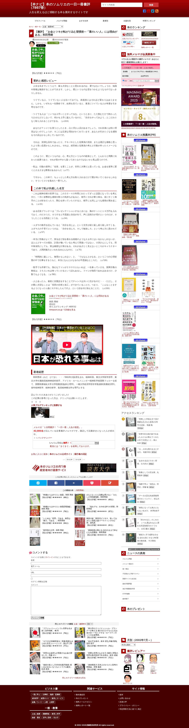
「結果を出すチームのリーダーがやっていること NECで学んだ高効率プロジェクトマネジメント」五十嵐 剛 (130, 369)
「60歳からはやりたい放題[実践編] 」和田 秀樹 (57, 507)
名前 (32, 560)
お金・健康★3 (80, 624)
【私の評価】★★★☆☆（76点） (56, 633)
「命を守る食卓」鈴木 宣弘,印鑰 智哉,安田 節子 (101, 642)
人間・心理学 (49, 702)
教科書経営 (80, 695)
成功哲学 (35, 698)
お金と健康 (36, 714)
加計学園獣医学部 (129, 589)
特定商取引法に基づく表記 (130, 709)
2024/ (123, 128)
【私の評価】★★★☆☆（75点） (56, 671)
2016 (143, 128)
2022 (152, 38)
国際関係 (46, 714)
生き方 (55, 718)
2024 (143, 38)
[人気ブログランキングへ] (127, 34)
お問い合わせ (125, 698)
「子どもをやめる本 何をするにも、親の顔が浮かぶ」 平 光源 (150, 300)
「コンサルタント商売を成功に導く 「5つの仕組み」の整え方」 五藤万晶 (130, 202)
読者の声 (141, 86)
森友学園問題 (127, 584)
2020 (138, 128)
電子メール (35, 566)
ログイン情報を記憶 (39, 581)
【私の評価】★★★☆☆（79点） (100, 535)
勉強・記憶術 (55, 694)
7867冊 (38, 7)
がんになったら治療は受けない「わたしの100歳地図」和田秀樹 (101, 496)
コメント (34, 585)
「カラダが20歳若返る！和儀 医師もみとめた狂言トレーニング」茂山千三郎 (57, 642)
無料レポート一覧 (147, 47)
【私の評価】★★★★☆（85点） (100, 499)
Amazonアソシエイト (60, 298)
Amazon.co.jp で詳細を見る (62, 309)
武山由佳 (140, 663)
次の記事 (78, 459)
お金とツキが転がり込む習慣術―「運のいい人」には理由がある (79, 296)
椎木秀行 (140, 673)
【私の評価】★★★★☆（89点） (56, 497)
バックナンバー (45, 437)
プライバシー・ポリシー (129, 705)
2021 (156, 38)
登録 (125, 81)
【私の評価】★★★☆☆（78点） (56, 511)
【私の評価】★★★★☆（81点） (100, 525)
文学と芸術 (47, 718)
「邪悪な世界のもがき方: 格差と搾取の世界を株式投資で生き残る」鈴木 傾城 (102, 654)
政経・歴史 (36, 718)
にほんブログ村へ (128, 46)
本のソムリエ (41, 43)
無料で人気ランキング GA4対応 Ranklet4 (143, 549)
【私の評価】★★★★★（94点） (56, 523)
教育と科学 (56, 714)
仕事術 (45, 694)
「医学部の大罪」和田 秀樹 (53, 530)
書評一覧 (38, 27)
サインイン (49, 557)
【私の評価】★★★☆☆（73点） (100, 637)
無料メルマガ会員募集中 (141, 54)
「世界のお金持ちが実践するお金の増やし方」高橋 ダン (57, 654)
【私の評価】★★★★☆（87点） (100, 511)
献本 (121, 695)
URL (32, 572)
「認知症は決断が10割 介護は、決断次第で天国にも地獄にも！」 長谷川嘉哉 (150, 203)
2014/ (153, 128)
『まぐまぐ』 (64, 446)
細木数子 (126, 599)
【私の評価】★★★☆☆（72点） (100, 657)
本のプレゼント (82, 698)
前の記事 (69, 459)
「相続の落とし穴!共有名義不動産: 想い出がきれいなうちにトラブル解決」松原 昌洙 (57, 667)
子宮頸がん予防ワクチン (131, 574)
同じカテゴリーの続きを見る (74, 678)
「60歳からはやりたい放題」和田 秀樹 (57, 495)
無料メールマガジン (84, 702)
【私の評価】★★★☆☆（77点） (55, 646)
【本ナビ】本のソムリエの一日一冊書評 (61, 4)
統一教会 (126, 569)
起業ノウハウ (37, 702)
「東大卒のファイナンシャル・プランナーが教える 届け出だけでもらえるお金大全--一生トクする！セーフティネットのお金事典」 (102, 631)
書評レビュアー (136, 650)
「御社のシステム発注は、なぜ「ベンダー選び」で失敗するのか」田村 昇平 (149, 168)
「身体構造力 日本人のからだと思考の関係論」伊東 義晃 (102, 666)
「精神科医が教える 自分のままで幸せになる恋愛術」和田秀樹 (102, 531)
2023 (148, 38)
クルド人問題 (127, 559)
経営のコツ (45, 698)
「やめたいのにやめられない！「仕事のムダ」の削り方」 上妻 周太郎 (149, 404)
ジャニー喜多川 (128, 564)
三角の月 (153, 673)
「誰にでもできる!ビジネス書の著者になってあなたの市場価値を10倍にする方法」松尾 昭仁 (130, 404)
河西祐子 (128, 663)
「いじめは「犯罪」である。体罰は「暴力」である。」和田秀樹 (56, 519)
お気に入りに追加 (39, 454)
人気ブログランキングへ (130, 38)
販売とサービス (58, 698)
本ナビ (31, 27)
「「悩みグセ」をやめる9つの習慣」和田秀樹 (102, 507)
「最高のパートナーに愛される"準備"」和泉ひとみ (130, 301)
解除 (131, 81)
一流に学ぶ (36, 694)
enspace (128, 673)
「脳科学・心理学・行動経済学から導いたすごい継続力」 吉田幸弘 (149, 369)
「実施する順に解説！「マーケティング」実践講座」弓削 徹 (130, 235)
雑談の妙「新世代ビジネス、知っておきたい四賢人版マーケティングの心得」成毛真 (101, 520)
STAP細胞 (126, 594)
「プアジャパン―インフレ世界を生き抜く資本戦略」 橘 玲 (57, 629)
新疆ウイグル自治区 (129, 579)
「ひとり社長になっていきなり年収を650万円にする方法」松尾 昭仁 (130, 268)
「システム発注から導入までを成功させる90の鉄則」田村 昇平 (130, 334)
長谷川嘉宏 (153, 663)
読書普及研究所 (92, 725)
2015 (148, 128)
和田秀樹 (79, 490)
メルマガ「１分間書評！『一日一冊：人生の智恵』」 (58, 427)
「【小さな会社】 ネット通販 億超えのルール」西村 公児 (130, 168)
